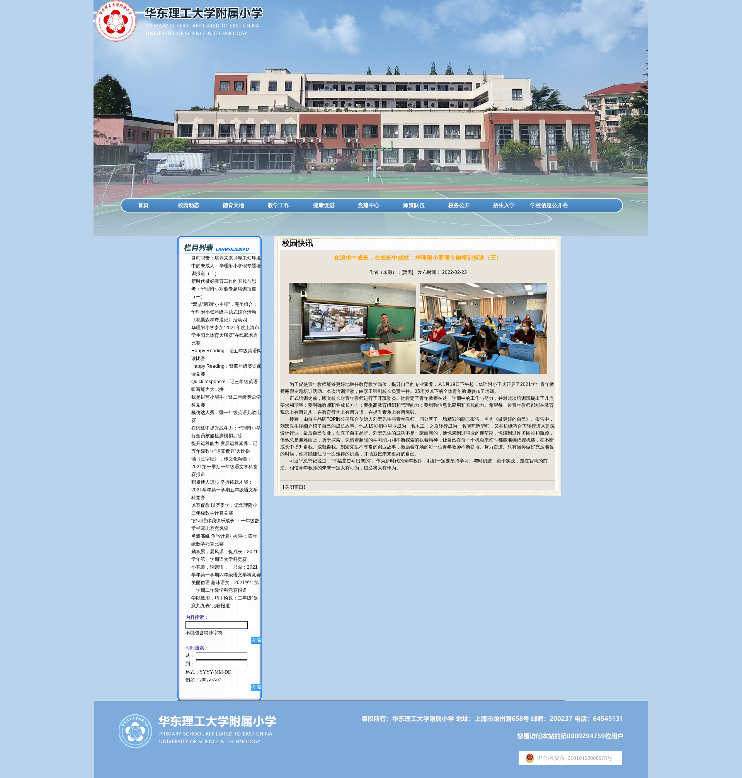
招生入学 (504, 205)
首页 (143, 205)
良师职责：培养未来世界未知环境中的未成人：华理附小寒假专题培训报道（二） (226, 265)
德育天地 (233, 205)
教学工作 (278, 205)
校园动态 (188, 205)
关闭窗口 (294, 487)
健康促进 (324, 205)
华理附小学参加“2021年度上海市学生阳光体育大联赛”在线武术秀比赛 (225, 335)
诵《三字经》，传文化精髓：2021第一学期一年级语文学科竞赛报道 (224, 466)
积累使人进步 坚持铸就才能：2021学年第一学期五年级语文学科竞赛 (224, 489)
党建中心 (369, 205)
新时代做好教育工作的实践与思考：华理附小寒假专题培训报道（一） (223, 289)
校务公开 (459, 205)
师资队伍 (414, 205)
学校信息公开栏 (549, 205)
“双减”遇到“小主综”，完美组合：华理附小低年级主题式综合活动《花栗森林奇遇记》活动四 (224, 312)
